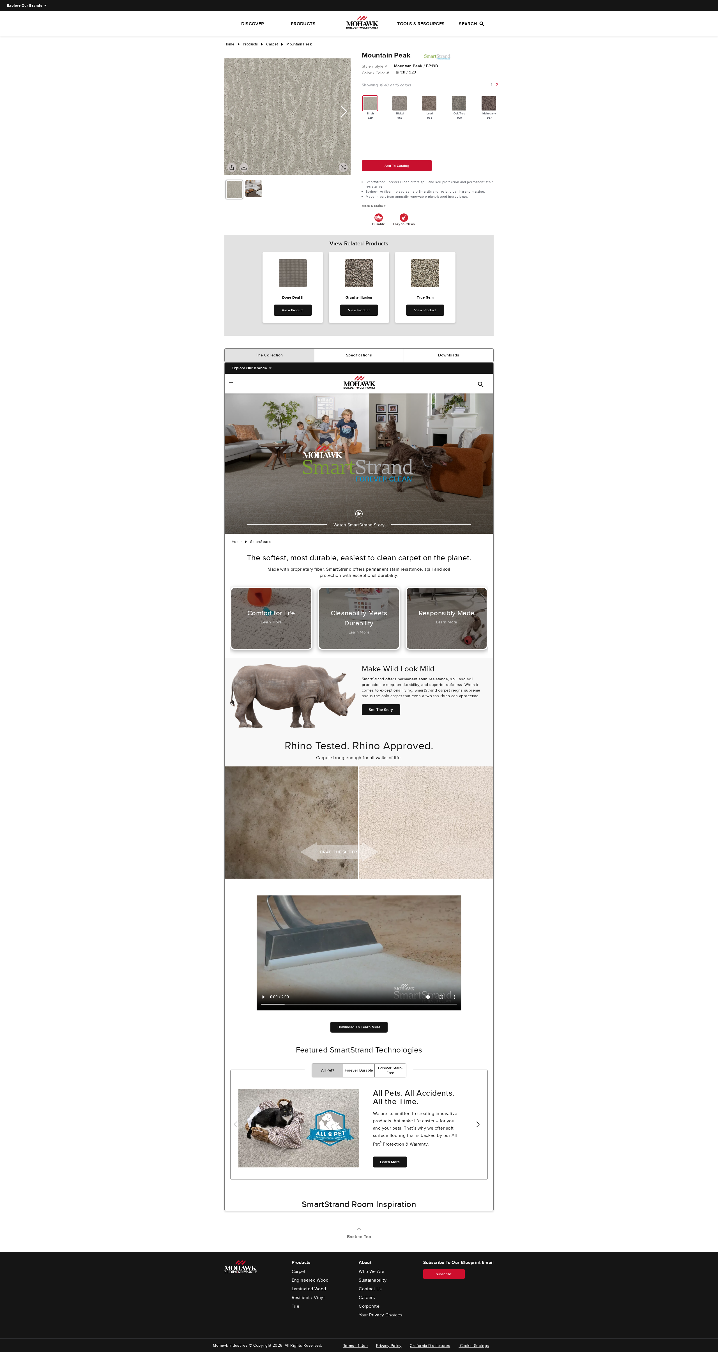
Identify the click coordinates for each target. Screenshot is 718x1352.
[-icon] (228, 53)
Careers (367, 1297)
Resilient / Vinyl (308, 1297)
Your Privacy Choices (380, 1315)
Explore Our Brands (24, 5)
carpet (272, 44)
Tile (296, 1306)
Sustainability (372, 1280)
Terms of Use (355, 1345)
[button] (344, 111)
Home (229, 44)
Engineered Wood (310, 1280)
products (250, 44)
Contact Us (370, 1289)
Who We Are (372, 1271)
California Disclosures (430, 1345)
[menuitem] (24, 5)
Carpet (299, 1271)
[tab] (269, 355)
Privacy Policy (388, 1345)
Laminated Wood (309, 1289)
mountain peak (299, 44)
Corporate (369, 1306)
